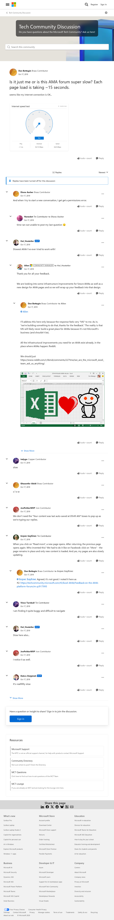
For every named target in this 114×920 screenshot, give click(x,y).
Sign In (103, 4)
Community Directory (22, 760)
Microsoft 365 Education (83, 835)
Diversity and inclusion (83, 891)
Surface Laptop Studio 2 (12, 830)
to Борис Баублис (63, 571)
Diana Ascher (26, 192)
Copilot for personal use (12, 839)
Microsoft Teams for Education (85, 830)
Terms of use (57, 912)
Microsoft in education (83, 820)
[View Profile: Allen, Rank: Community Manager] (20, 267)
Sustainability (79, 901)
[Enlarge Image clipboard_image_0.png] (39, 127)
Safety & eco (82, 912)
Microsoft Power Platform (13, 886)
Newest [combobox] (103, 172)
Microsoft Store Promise (47, 849)
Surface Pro (8, 820)
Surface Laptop (9, 825)
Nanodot (28, 216)
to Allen (62, 303)
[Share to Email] (71, 806)
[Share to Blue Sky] (62, 806)
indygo (23, 459)
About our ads (9, 915)
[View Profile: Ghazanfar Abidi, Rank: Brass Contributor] (16, 485)
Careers (77, 867)
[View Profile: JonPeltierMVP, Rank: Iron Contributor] (16, 510)
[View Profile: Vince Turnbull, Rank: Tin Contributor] (16, 604)
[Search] (86, 4)
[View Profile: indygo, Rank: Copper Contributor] (16, 461)
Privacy (32, 912)
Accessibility (79, 896)
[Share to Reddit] (57, 806)
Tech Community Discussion (20, 12)
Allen (26, 265)
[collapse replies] (7, 192)
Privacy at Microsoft (82, 882)
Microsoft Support (20, 749)
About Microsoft (80, 872)
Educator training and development (87, 844)
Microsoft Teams (9, 891)
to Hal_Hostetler (62, 265)
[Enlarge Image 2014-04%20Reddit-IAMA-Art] (62, 399)
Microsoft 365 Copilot (11, 896)
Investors (78, 886)
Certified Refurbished (46, 844)
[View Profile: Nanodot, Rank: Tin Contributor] (20, 218)
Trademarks (70, 912)
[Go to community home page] (14, 4)
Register (94, 4)
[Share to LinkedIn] (42, 806)
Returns (42, 835)
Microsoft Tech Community (48, 886)
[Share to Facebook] (47, 806)
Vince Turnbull (27, 602)
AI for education (80, 854)
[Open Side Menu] (7, 4)
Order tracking (44, 839)
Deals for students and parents (86, 849)
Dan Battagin (24, 70)
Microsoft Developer (46, 872)
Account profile (44, 820)
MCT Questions (19, 772)
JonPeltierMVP (27, 507)
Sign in (20, 718)
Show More (29, 450)
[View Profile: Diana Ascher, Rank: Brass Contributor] (16, 194)
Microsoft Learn (44, 877)
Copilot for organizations (12, 835)
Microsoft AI (8, 867)
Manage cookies (44, 912)
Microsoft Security (10, 872)
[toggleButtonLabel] (106, 13)
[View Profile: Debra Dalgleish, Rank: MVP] (16, 677)
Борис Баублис (28, 536)
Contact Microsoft (19, 912)
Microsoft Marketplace (47, 891)
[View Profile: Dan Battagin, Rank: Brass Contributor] (13, 72)
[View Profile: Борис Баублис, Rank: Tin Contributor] (16, 537)
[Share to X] (52, 806)
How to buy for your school (84, 839)
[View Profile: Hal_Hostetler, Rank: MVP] (16, 243)
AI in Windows (9, 844)
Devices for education (82, 825)
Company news (80, 877)
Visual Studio (44, 901)
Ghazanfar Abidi (28, 483)
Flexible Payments (45, 854)
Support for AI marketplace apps (50, 882)
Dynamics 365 (9, 877)
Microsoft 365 (9, 882)
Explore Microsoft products (13, 849)
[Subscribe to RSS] (66, 806)
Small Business (9, 901)
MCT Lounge (18, 783)
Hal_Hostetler (27, 241)
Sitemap (7, 912)
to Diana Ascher (56, 216)
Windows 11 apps (10, 854)
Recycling (94, 912)
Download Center (45, 825)
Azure (41, 867)
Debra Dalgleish (28, 675)
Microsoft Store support (47, 830)
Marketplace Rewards (47, 896)
